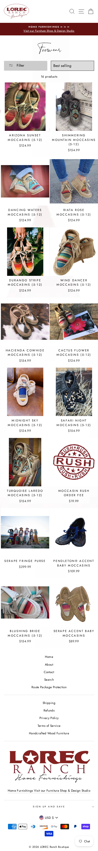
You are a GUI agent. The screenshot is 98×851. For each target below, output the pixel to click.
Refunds (49, 710)
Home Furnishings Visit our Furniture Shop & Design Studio (49, 790)
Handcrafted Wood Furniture (49, 733)
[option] (49, 29)
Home (49, 656)
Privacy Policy (49, 718)
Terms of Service (49, 725)
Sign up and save (49, 806)
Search (49, 679)
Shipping (49, 703)
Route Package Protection (49, 687)
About (49, 664)
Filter (19, 65)
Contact (49, 672)
